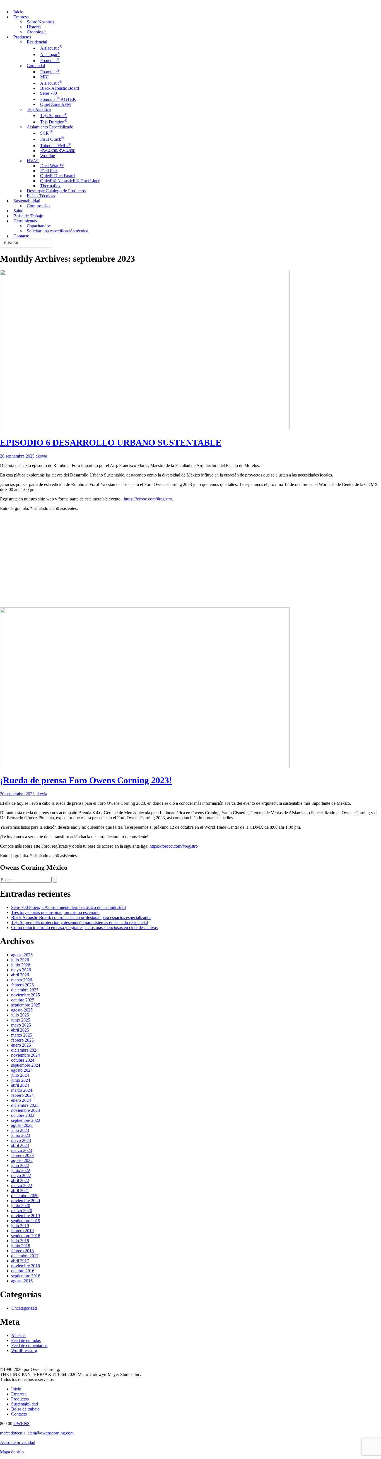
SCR (46, 133)
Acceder (18, 1335)
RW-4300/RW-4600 (57, 150)
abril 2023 (20, 1145)
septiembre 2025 (25, 1005)
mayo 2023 (21, 1140)
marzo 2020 (21, 1210)
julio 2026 (20, 959)
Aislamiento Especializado (50, 127)
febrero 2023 (22, 1155)
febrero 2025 (22, 1040)
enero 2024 (21, 1100)
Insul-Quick (52, 139)
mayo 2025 (21, 1025)
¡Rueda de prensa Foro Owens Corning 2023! (86, 780)
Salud (18, 210)
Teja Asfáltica (39, 109)
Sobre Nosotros (40, 22)
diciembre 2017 (24, 1255)
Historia (34, 27)
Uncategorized (24, 1308)
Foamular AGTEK (58, 99)
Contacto (21, 236)
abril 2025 (20, 1030)
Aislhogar (50, 54)
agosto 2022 (22, 1160)
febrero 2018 (22, 1250)
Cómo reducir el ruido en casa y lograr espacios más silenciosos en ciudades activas (84, 927)
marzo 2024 (21, 1090)
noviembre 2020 (25, 1200)
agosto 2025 (22, 1010)
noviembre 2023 (25, 1110)
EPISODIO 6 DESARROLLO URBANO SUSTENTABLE (110, 442)
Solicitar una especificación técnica (57, 230)
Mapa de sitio (12, 1452)
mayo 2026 (21, 969)
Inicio (18, 11)
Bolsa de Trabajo (28, 215)
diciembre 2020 (24, 1195)
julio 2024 (20, 1075)
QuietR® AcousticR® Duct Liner (70, 180)
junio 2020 (20, 1205)
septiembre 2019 (25, 1220)
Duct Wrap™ (52, 165)
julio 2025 (20, 1015)
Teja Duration (53, 122)
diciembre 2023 (24, 1105)
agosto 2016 (22, 1280)
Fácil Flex (49, 170)
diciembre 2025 (24, 990)
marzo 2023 (21, 1150)
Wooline (47, 155)
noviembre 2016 (25, 1265)
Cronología (37, 32)
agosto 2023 (22, 1125)
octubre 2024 (22, 1060)
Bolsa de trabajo (25, 1409)
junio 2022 (20, 1170)
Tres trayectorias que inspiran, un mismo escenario (55, 912)
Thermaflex (50, 185)
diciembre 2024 (24, 1050)
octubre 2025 (22, 1000)
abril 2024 (20, 1085)
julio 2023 (20, 1130)
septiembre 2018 (25, 1235)
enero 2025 (21, 1045)
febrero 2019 (22, 1230)
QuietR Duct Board (57, 175)
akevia (41, 456)
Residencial (37, 42)
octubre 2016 (22, 1270)
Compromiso (38, 205)
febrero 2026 (22, 985)
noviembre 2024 (25, 1055)
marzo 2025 (21, 1035)
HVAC (33, 160)
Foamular (50, 60)
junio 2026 (20, 964)
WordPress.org (24, 1350)
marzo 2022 (21, 1185)
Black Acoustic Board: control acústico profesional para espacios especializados (81, 917)
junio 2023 (20, 1135)
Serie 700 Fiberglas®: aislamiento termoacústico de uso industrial (68, 907)
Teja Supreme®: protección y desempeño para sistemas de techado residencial (79, 922)
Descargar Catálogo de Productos (56, 190)
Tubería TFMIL (55, 145)
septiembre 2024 (25, 1065)
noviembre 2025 (25, 995)
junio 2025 (20, 1020)
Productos (22, 37)
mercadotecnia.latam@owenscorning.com (37, 1433)
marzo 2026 (21, 979)
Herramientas (25, 220)
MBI (44, 76)
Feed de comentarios (29, 1345)
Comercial (36, 65)
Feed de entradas (26, 1340)
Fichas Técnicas (41, 195)
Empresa (21, 16)
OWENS (21, 1423)
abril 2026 (20, 974)
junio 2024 (20, 1080)
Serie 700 (48, 93)
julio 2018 (20, 1240)
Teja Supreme (53, 115)
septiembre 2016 (25, 1275)
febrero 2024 (22, 1095)
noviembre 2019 (25, 1215)
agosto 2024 (22, 1070)
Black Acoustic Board (59, 88)
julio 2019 (20, 1225)
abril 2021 (20, 1190)
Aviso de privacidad (17, 1442)
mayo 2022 (21, 1175)
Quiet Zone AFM (55, 104)
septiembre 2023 (25, 1120)
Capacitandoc (39, 225)
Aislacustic (51, 48)
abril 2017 (20, 1260)
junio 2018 (20, 1245)
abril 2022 (20, 1180)
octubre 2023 (22, 1115)
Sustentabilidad (26, 200)
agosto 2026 (22, 954)
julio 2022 (20, 1165)
